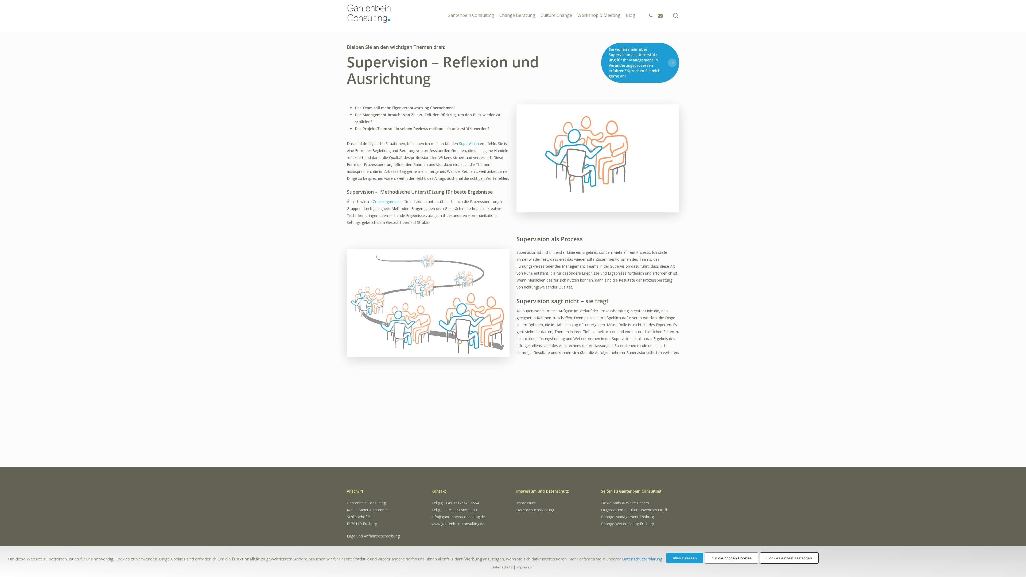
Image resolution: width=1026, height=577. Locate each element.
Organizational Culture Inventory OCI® (634, 509)
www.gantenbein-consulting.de (458, 523)
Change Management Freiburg (627, 516)
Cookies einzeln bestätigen (789, 558)
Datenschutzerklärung (535, 509)
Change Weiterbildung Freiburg (627, 523)
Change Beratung (517, 13)
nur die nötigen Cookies (732, 558)
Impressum (526, 502)
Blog (630, 13)
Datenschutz (502, 567)
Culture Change (556, 13)
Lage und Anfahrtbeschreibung (373, 536)
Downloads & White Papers (625, 502)
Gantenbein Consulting (471, 13)
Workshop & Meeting (598, 13)
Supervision (469, 143)
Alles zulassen (685, 558)
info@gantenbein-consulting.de (458, 516)
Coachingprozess (387, 201)
